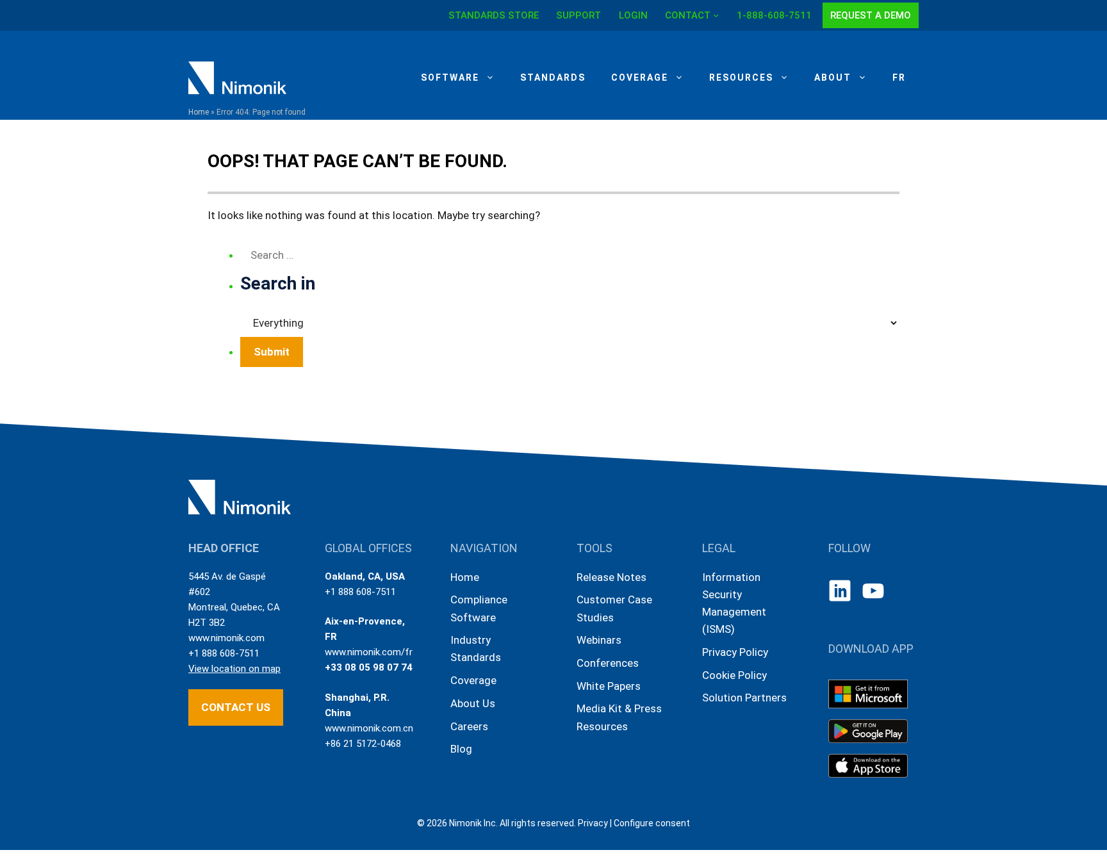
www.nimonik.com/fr (369, 652)
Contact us (235, 707)
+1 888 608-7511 (223, 653)
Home (198, 112)
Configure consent (652, 823)
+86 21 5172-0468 (363, 743)
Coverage (639, 77)
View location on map (234, 668)
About (832, 77)
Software (450, 77)
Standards (553, 77)
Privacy (593, 823)
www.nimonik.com (226, 638)
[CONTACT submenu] (716, 15)
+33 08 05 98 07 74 (369, 667)
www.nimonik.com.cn (369, 728)
